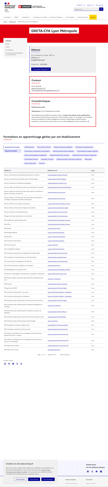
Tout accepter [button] (48, 479)
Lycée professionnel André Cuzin (57, 183)
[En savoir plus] (88, 121)
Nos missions (99, 5)
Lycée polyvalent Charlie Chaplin (57, 288)
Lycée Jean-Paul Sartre (54, 228)
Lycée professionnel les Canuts (56, 192)
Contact (7, 47)
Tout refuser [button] (34, 479)
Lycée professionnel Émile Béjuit (57, 179)
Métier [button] (16, 17)
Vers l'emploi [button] (70, 17)
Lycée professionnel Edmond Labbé (58, 208)
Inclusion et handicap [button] (56, 17)
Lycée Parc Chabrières (54, 279)
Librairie (89, 5)
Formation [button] (8, 17)
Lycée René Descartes (54, 265)
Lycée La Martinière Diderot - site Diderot (60, 292)
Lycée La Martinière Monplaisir (56, 236)
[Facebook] (21, 363)
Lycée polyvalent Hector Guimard (57, 175)
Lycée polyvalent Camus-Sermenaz (58, 216)
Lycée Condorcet (53, 245)
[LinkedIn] (13, 363)
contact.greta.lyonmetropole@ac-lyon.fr (45, 90)
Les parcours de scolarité (71, 483)
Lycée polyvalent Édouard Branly (57, 311)
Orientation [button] (26, 17)
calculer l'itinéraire (41, 69)
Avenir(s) (93, 17)
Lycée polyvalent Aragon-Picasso (57, 257)
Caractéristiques (9, 50)
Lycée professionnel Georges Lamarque (59, 220)
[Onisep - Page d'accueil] (24, 6)
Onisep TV (80, 5)
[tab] (12, 147)
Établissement (12, 21)
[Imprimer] (5, 363)
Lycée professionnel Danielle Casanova (59, 203)
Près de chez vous (83, 17)
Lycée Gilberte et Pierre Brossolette (58, 325)
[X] (17, 363)
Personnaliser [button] (20, 479)
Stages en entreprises (91, 483)
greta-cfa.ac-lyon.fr (38, 88)
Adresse (7, 44)
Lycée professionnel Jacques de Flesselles (59, 187)
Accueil (5, 21)
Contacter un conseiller (40, 17)
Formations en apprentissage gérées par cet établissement (14, 53)
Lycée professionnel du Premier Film (58, 334)
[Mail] (9, 363)
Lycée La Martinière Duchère (56, 232)
